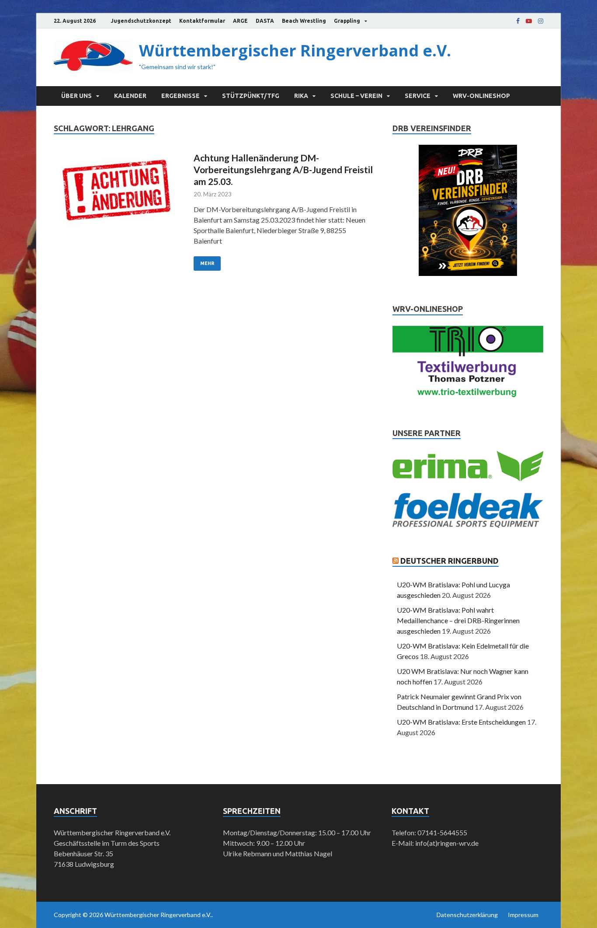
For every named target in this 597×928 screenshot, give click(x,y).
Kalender (130, 95)
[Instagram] (540, 21)
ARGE (240, 21)
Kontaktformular (202, 21)
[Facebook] (518, 21)
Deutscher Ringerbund (449, 560)
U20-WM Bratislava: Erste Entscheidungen (461, 722)
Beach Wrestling (304, 21)
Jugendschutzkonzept (141, 21)
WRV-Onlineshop (481, 95)
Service (417, 95)
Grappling (347, 21)
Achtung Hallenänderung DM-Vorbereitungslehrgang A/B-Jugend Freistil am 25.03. (283, 169)
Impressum (523, 914)
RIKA (301, 95)
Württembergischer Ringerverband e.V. (295, 50)
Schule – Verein (356, 95)
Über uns (76, 95)
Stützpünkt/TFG (250, 95)
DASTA (265, 21)
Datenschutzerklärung (467, 914)
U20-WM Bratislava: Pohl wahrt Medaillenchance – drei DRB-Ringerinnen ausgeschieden (458, 620)
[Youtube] (529, 21)
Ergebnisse (180, 95)
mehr (207, 263)
